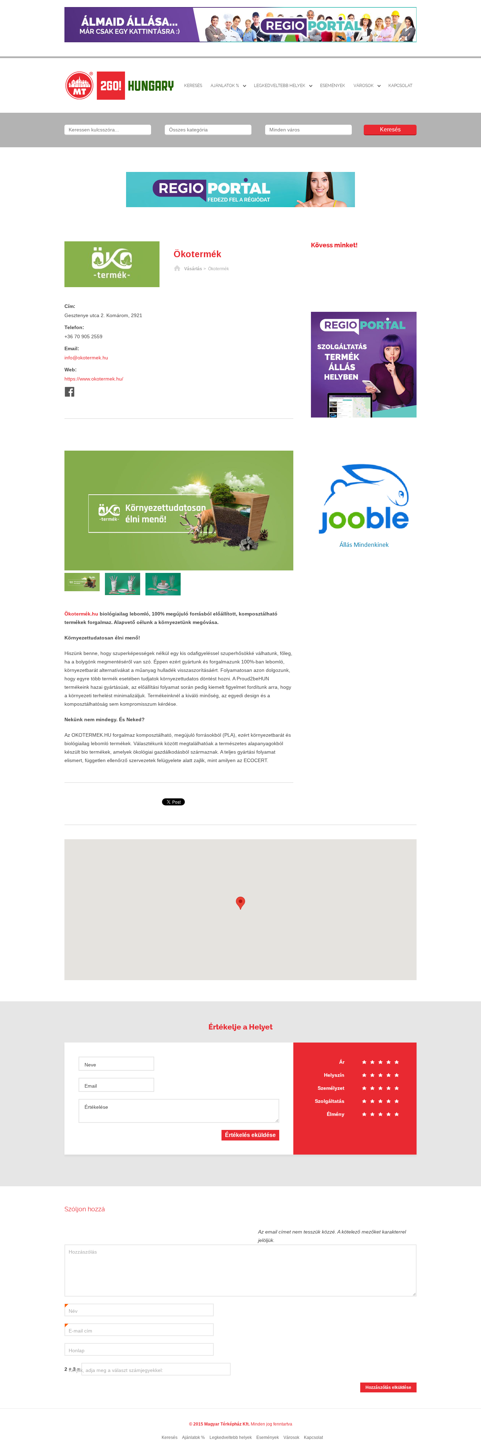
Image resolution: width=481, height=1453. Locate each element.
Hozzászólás (83, 1252)
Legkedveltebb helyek (279, 85)
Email (91, 1086)
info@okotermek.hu (86, 357)
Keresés (193, 85)
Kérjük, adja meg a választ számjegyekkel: (116, 1370)
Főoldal (177, 269)
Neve (90, 1065)
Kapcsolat (400, 85)
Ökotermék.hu (81, 614)
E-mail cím (78, 1331)
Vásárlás (193, 268)
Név (71, 1311)
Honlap (77, 1350)
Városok (364, 85)
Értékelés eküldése (250, 1135)
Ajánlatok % (225, 85)
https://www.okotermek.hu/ (93, 379)
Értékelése (96, 1107)
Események (332, 85)
